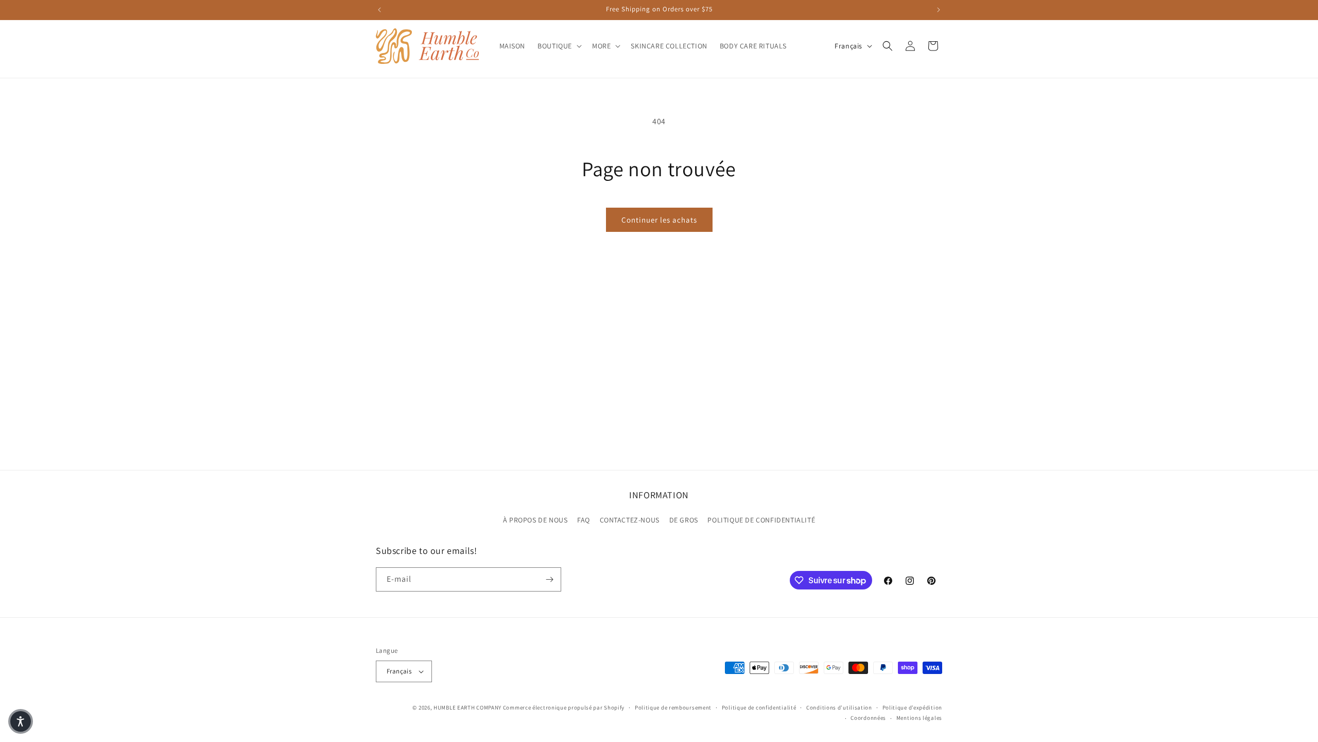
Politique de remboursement (673, 707)
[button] (558, 46)
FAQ (583, 520)
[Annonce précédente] (379, 10)
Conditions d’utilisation (839, 707)
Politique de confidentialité (759, 707)
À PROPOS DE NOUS (535, 520)
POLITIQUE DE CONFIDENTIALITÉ (761, 520)
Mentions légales (919, 717)
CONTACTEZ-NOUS (630, 520)
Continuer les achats (659, 220)
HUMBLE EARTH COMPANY (467, 707)
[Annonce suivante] (938, 10)
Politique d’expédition (912, 707)
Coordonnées (868, 717)
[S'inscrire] (549, 579)
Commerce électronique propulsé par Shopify (564, 707)
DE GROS (683, 520)
